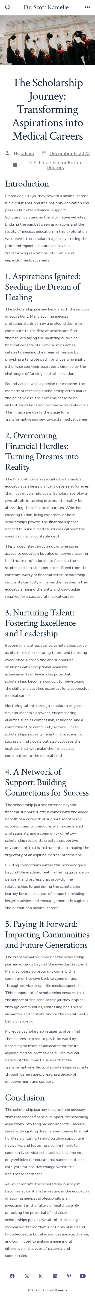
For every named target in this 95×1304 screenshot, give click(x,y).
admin (27, 153)
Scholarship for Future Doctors (58, 165)
